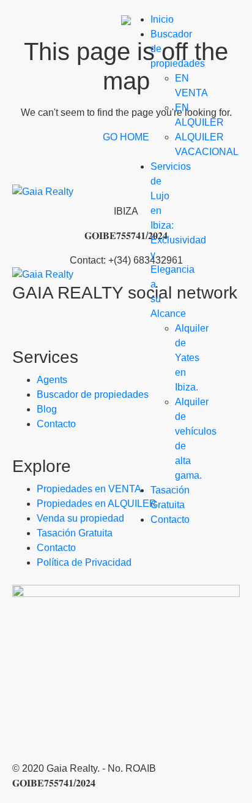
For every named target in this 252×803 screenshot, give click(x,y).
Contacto (170, 519)
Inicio (162, 19)
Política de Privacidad (84, 562)
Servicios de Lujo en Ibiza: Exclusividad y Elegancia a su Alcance (178, 240)
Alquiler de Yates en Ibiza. (192, 357)
